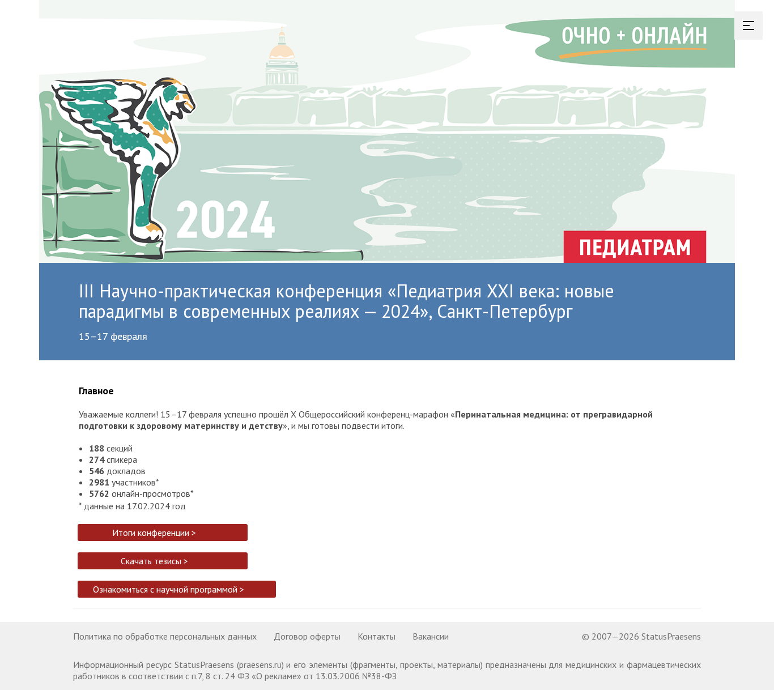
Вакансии (430, 636)
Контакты (376, 636)
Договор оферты (307, 636)
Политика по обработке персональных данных (165, 636)
